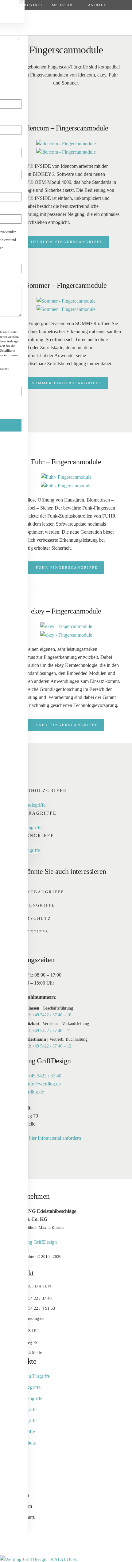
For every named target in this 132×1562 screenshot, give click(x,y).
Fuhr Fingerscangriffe (67, 567)
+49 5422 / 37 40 (44, 1075)
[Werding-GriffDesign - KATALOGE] (38, 1559)
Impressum (61, 5)
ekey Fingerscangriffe (67, 725)
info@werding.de (44, 1083)
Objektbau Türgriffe (30, 1376)
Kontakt (33, 5)
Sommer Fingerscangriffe (67, 383)
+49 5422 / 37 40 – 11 (51, 1030)
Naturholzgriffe (39, 790)
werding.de (33, 1091)
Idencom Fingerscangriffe (67, 242)
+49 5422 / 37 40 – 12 (51, 1046)
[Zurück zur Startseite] (66, 22)
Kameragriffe (34, 813)
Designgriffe (33, 835)
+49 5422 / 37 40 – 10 (51, 1015)
